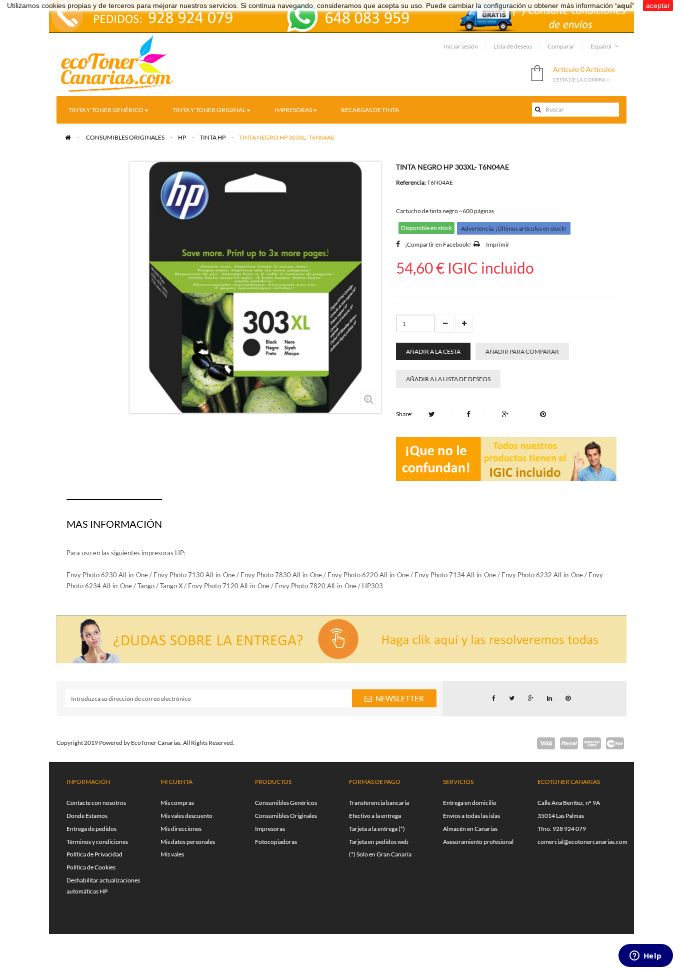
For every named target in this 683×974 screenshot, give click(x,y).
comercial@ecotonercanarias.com (583, 841)
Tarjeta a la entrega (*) (377, 828)
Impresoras (270, 828)
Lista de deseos (513, 46)
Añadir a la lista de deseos (448, 379)
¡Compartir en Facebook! (438, 244)
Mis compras (177, 802)
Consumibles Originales (286, 815)
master (592, 743)
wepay (615, 743)
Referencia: (411, 182)
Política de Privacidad (94, 854)
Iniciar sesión (461, 46)
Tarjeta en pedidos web (378, 841)
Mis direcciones (181, 828)
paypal (569, 743)
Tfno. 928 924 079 (562, 828)
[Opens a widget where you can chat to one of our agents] (645, 956)
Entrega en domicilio (469, 802)
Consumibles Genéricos (286, 802)
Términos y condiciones (97, 841)
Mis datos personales (187, 841)
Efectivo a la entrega (375, 815)
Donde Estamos (87, 815)
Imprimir (498, 244)
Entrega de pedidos (91, 828)
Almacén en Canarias (470, 828)
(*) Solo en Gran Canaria (380, 854)
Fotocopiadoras (276, 841)
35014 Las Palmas (561, 815)
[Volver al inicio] (67, 137)
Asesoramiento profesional (478, 841)
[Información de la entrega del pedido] (341, 15)
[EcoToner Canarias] (117, 64)
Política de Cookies (91, 867)
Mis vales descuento (186, 815)
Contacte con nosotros (96, 802)
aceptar (658, 6)
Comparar (561, 46)
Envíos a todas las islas (471, 815)
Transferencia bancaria (379, 802)
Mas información (114, 524)
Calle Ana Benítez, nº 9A (569, 802)
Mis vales (172, 854)
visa (546, 743)
